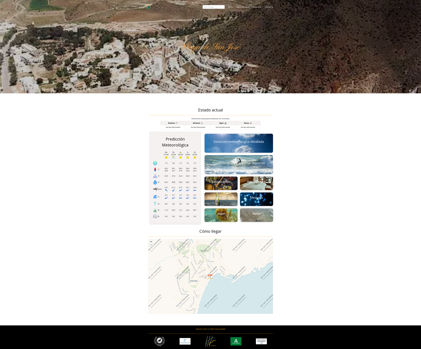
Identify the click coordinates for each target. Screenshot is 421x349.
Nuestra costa (243, 7)
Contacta (268, 7)
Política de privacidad (217, 329)
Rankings (257, 7)
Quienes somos (202, 329)
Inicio (230, 7)
